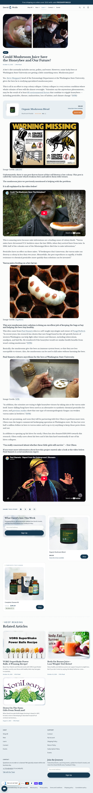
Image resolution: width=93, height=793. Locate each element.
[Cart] (88, 7)
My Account (51, 738)
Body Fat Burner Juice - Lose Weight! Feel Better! (59, 662)
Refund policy (34, 787)
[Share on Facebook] (21, 509)
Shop (84, 557)
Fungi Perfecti (79, 331)
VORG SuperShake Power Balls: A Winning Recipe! (16, 662)
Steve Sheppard (14, 78)
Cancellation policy (80, 787)
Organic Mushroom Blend (35, 109)
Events (58, 7)
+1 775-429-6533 (8, 768)
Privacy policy (44, 787)
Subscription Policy (53, 749)
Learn (43, 7)
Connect (50, 7)
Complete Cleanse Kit (12, 602)
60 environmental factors (38, 92)
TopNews (19, 320)
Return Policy (51, 745)
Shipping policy (68, 787)
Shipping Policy (52, 741)
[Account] (84, 7)
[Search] (80, 7)
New (37, 7)
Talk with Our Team (9, 772)
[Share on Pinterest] (30, 509)
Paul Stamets (27, 331)
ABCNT (18, 170)
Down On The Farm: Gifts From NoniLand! (14, 709)
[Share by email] (34, 509)
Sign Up (24, 533)
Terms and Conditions (56, 787)
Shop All (30, 7)
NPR (74, 96)
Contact (50, 734)
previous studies (19, 411)
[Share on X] (25, 509)
